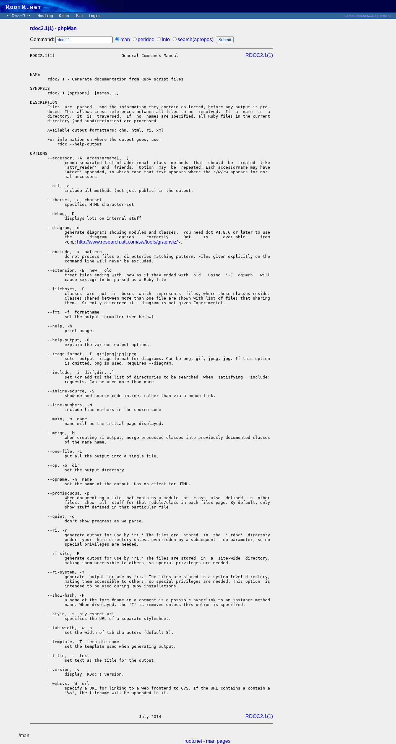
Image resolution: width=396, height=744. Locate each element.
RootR (18, 16)
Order (64, 16)
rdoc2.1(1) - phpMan (53, 28)
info (166, 39)
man (125, 39)
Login (94, 16)
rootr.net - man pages (207, 741)
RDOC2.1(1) (259, 55)
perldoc (146, 39)
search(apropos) (195, 39)
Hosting (45, 16)
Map (79, 16)
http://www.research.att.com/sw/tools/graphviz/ (127, 241)
